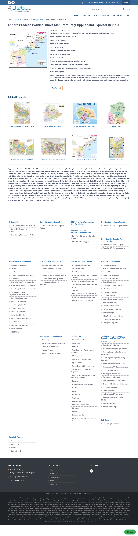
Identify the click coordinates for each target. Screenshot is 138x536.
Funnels (75, 381)
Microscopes (87, 499)
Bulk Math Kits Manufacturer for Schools (83, 237)
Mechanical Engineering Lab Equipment (81, 289)
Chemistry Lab (16, 451)
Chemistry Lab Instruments (17, 499)
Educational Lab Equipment (20, 261)
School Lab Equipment (19, 298)
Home (76, 15)
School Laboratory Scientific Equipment (87, 497)
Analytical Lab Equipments (50, 261)
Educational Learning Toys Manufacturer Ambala (19, 293)
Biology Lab (15, 444)
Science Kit (13, 222)
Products (86, 15)
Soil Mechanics (108, 391)
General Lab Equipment (19, 441)
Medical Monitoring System (113, 299)
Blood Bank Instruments (111, 275)
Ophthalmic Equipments (111, 319)
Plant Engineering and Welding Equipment (113, 359)
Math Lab (65, 499)
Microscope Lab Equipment (51, 336)
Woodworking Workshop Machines (115, 367)
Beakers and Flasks (79, 415)
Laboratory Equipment (33, 499)
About (126, 3)
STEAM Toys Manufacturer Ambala (23, 289)
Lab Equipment (107, 420)
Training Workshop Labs (112, 374)
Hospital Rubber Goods (111, 306)
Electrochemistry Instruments (52, 265)
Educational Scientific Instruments (64, 497)
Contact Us (117, 15)
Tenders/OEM (55, 477)
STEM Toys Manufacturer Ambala (23, 285)
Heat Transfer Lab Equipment (82, 272)
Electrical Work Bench (111, 345)
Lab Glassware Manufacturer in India (41, 497)
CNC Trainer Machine (110, 370)
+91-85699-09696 (17, 480)
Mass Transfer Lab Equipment (83, 281)
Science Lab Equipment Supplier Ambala (52, 227)
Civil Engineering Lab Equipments (84, 294)
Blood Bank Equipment (111, 279)
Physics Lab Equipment (121, 497)
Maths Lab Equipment (18, 312)
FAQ (127, 15)
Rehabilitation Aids (110, 302)
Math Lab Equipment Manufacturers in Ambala (81, 231)
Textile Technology (110, 407)
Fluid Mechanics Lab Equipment (83, 297)
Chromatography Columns (81, 405)
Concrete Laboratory (110, 387)
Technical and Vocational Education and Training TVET (113, 337)
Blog (96, 15)
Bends (74, 411)
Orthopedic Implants (110, 323)
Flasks (74, 388)
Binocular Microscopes (50, 347)
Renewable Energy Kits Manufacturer (18, 230)
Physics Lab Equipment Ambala (113, 222)
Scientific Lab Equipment (50, 222)
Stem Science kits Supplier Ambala (23, 226)
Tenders (105, 15)
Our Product (17, 20)
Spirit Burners (77, 363)
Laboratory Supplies (18, 308)
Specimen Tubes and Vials (81, 359)
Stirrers (75, 347)
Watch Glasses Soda (79, 340)
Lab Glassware (76, 336)
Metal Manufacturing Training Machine (113, 399)
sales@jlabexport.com (19, 476)
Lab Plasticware (16, 322)
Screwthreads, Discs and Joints (83, 366)
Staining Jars (77, 356)
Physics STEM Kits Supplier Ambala (115, 226)
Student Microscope (49, 350)
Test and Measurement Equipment (84, 284)
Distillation (76, 391)
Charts (25, 20)
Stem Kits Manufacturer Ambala (22, 282)
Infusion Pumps (108, 312)
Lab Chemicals (16, 272)
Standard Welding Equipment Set (115, 348)
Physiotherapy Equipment (112, 309)
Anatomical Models (18, 315)
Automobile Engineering (111, 377)
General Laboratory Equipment (53, 279)
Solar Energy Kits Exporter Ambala (23, 235)
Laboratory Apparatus (19, 305)
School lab (58, 499)
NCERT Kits (15, 332)
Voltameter (76, 343)
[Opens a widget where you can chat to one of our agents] (130, 532)
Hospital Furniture (109, 265)
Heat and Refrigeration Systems (114, 268)
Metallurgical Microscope (51, 353)
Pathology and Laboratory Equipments (50, 283)
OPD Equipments (109, 296)
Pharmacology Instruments (51, 268)
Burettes (75, 408)
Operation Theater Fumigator (113, 285)
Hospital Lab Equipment (110, 261)
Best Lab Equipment (17, 437)
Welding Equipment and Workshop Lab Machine (114, 353)
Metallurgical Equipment (81, 265)
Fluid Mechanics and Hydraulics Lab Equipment (84, 276)
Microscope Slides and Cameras (53, 343)
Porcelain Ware (16, 328)
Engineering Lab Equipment (82, 261)
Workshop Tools (109, 342)
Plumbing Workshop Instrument (114, 380)
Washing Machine (109, 403)
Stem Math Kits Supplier (80, 242)
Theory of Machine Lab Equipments (115, 384)
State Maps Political (37, 20)
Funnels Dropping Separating (82, 384)
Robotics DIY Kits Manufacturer (114, 248)
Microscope (15, 279)
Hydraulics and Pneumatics (113, 394)
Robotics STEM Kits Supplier (113, 245)
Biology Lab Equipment (19, 301)
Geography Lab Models (19, 265)
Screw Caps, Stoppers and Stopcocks (81, 371)
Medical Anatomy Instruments (114, 272)
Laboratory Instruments (111, 424)
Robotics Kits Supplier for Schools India (111, 240)
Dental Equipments (110, 282)
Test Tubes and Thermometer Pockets (82, 351)
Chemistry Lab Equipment (20, 325)
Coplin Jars (76, 398)
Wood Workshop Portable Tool (114, 364)
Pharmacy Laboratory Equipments (54, 275)
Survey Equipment (78, 268)
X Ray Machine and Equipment (113, 316)
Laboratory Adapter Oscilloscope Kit (83, 420)
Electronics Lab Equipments (21, 318)
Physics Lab (15, 447)
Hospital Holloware (110, 292)
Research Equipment (49, 272)
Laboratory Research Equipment (22, 275)
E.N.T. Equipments (109, 289)
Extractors (76, 395)
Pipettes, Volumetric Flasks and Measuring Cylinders (83, 376)
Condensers (76, 401)
